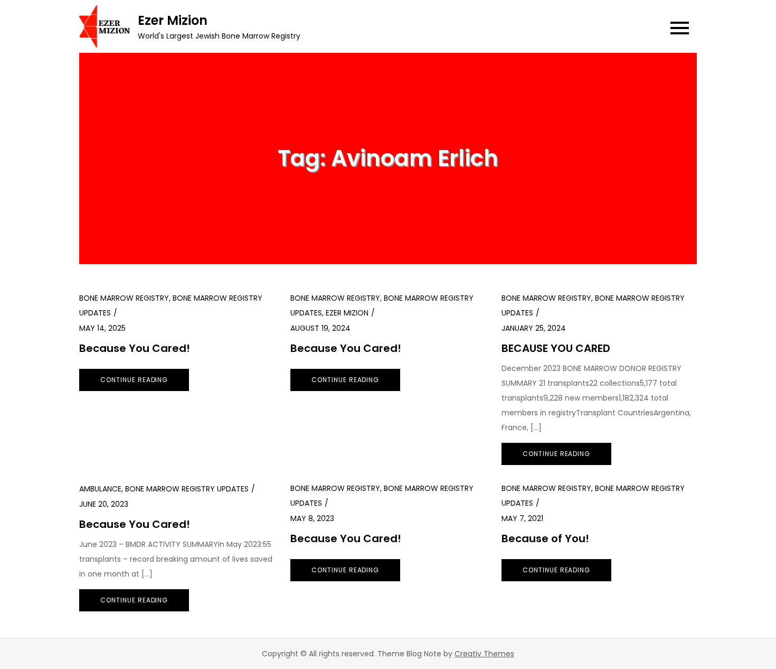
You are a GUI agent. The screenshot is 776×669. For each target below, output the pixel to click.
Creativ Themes (484, 653)
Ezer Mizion (172, 20)
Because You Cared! (134, 348)
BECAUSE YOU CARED (555, 348)
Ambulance (100, 489)
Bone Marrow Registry (124, 298)
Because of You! (545, 538)
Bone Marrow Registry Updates (187, 489)
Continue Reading (134, 379)
